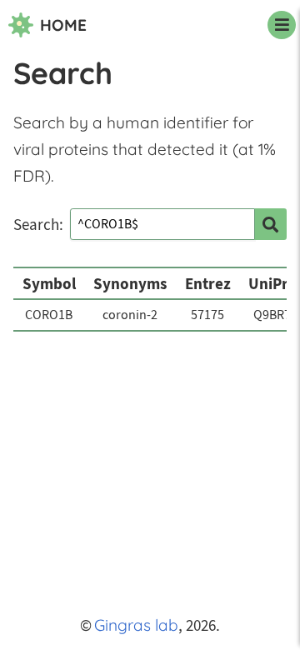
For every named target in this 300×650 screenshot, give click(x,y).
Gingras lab (136, 625)
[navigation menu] (282, 25)
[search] (271, 224)
